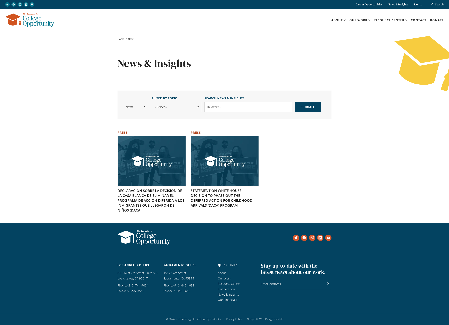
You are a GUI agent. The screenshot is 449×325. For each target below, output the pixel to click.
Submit (307, 107)
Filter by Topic (164, 98)
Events (417, 4)
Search (439, 4)
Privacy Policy (234, 319)
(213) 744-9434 (138, 285)
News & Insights (398, 4)
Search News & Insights (224, 98)
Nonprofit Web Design (260, 319)
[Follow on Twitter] (7, 4)
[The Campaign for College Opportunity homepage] (29, 20)
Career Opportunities (369, 4)
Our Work (224, 278)
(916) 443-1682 (179, 291)
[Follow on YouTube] (32, 4)
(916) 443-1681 (183, 285)
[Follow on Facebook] (13, 4)
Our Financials (227, 300)
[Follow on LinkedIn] (26, 4)
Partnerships (226, 289)
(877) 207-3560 (133, 291)
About (222, 273)
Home (121, 39)
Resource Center (229, 284)
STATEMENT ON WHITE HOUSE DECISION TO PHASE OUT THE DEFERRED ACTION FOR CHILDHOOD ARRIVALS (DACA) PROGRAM (221, 198)
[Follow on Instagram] (20, 4)
